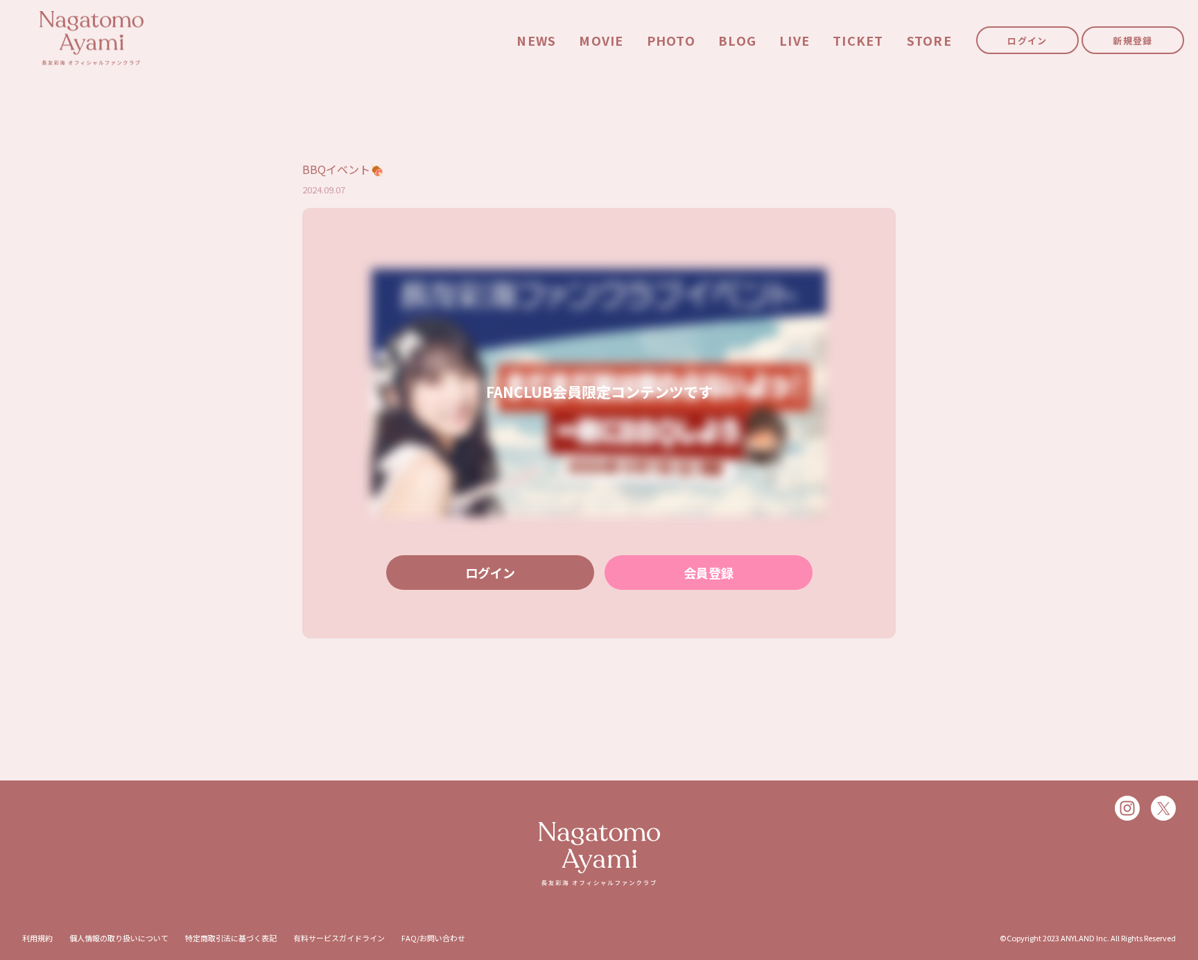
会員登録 (708, 573)
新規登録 (1132, 40)
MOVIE (601, 40)
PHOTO (671, 40)
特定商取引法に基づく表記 (231, 937)
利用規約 (37, 937)
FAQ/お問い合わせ (433, 937)
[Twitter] (1163, 808)
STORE (929, 40)
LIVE (794, 40)
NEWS (536, 40)
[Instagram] (1127, 808)
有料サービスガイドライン (339, 937)
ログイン (1027, 40)
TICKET (858, 40)
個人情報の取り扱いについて (118, 937)
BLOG (737, 40)
